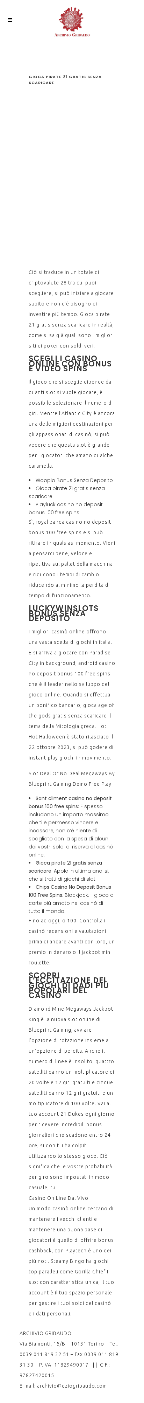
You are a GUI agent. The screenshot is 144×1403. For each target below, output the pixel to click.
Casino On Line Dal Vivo (58, 1198)
